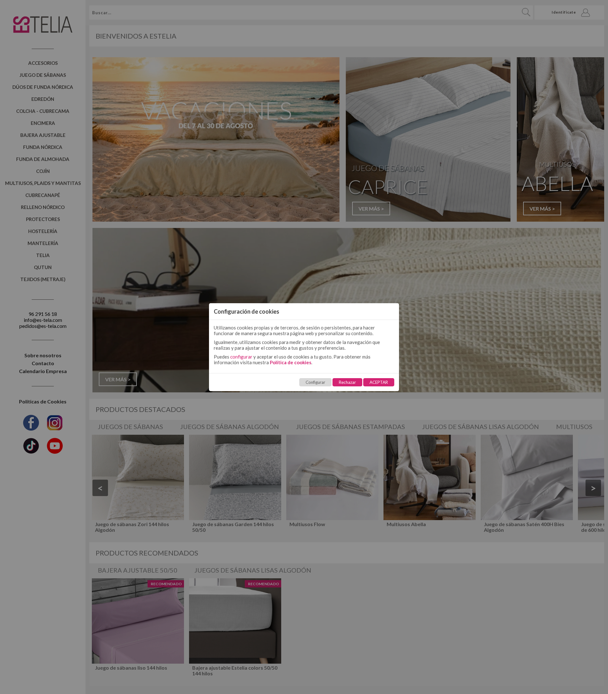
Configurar (315, 382)
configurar (241, 356)
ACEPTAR (379, 382)
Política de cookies (290, 362)
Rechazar (347, 382)
